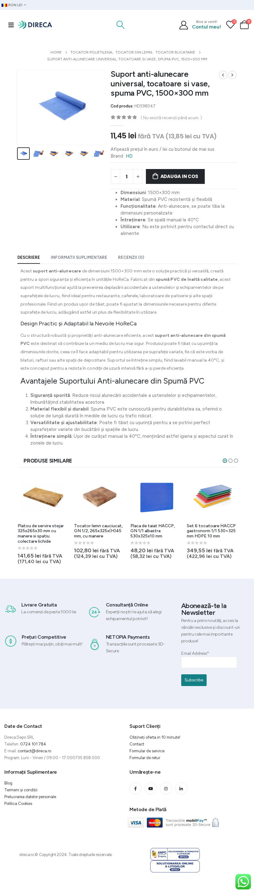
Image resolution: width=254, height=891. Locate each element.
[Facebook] (135, 788)
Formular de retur (144, 757)
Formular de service (146, 751)
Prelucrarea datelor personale (30, 796)
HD (129, 156)
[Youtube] (151, 788)
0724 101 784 (33, 744)
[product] (43, 497)
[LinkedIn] (181, 788)
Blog (8, 783)
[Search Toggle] (120, 25)
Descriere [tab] (28, 257)
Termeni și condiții (20, 790)
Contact (136, 744)
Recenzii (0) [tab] (131, 257)
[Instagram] (166, 788)
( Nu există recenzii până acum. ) (171, 117)
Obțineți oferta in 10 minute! (154, 737)
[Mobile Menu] (11, 25)
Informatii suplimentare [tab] (79, 257)
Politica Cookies (18, 803)
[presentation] (24, 107)
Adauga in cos (179, 176)
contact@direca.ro (34, 751)
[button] (225, 460)
